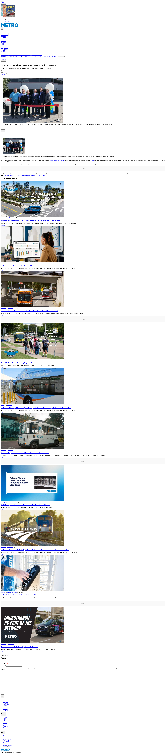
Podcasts (20, 55)
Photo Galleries (15, 55)
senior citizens (8, 175)
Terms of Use (9, 754)
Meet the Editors (9, 56)
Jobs (23, 55)
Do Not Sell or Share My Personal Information (27, 754)
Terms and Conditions (53, 56)
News (9, 1)
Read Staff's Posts (4, 74)
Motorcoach (3, 38)
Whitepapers (30, 55)
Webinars (26, 55)
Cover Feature (5, 1)
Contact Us (41, 56)
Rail (1, 45)
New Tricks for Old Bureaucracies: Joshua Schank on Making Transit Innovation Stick (29, 311)
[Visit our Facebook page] (1, 658)
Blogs (8, 55)
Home (2, 62)
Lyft (106, 173)
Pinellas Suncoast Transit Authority (57, 160)
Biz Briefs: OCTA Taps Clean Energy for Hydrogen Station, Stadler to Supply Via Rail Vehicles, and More (36, 408)
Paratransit (3, 43)
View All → (3, 652)
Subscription (3, 56)
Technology (3, 50)
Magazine (3, 55)
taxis (12, 175)
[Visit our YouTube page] (5, 658)
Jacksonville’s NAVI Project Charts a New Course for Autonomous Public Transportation (30, 220)
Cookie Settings (62, 56)
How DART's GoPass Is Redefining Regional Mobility (18, 363)
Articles (12, 1)
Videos (10, 55)
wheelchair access (16, 175)
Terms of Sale (15, 754)
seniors (92, 160)
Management (3, 36)
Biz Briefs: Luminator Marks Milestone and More (17, 266)
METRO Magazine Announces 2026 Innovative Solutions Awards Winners (25, 505)
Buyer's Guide (39, 55)
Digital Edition (8, 21)
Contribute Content (29, 56)
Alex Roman (9, 217)
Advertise (14, 56)
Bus (1, 31)
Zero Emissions (4, 52)
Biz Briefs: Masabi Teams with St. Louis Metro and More (20, 595)
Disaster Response (4, 33)
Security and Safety (4, 48)
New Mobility (3, 41)
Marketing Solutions (20, 56)
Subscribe (3, 21)
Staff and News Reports (12, 262)
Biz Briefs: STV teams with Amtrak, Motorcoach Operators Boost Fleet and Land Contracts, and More (35, 550)
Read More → (3, 225)
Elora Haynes (11, 644)
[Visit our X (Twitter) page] (3, 658)
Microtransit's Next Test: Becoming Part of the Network (19, 647)
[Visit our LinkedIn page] (2, 658)
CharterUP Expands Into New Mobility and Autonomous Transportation (25, 453)
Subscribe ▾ (3, 3)
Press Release (36, 56)
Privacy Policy (46, 56)
